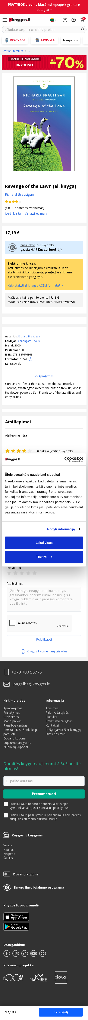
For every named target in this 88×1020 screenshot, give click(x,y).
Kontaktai (52, 725)
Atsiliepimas (15, 583)
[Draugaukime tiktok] (25, 955)
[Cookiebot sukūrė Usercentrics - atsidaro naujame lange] (64, 459)
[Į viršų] (79, 989)
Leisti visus (44, 542)
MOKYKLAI (48, 40)
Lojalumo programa (17, 743)
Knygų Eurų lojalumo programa (39, 887)
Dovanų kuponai (14, 738)
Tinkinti (41, 557)
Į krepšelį (61, 1012)
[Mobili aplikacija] (16, 926)
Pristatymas (11, 712)
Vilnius (7, 845)
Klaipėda (9, 854)
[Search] (83, 30)
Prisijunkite (28, 245)
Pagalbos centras (15, 725)
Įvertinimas (14, 567)
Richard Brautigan (29, 336)
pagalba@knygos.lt (31, 684)
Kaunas (8, 849)
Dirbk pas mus (56, 734)
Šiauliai (8, 858)
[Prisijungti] (73, 20)
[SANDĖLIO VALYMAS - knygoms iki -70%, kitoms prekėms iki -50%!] (44, 62)
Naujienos (70, 40)
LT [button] (56, 20)
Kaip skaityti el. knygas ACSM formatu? (34, 285)
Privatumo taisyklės (59, 721)
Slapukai (51, 717)
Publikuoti (44, 639)
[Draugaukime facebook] (7, 955)
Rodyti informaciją (61, 529)
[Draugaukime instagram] (16, 955)
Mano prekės (12, 721)
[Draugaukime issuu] (42, 955)
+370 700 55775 (27, 672)
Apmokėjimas (12, 708)
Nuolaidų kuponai (15, 747)
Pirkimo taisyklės (57, 712)
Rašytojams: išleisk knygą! (63, 730)
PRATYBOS (17, 40)
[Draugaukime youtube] (34, 955)
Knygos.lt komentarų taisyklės (46, 651)
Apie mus (52, 708)
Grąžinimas (11, 717)
